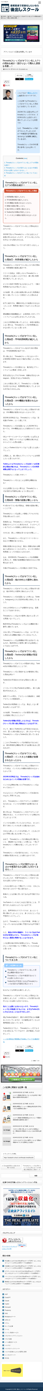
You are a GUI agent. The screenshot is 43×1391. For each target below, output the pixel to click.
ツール (7, 1329)
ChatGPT (8, 1297)
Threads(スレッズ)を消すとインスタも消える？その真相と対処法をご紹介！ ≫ (32, 1167)
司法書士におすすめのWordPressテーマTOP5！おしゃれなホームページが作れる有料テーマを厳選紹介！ (23, 1262)
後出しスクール (21, 1389)
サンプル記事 (9, 1326)
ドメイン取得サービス (11, 1332)
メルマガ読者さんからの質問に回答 (16, 1352)
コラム (7, 1323)
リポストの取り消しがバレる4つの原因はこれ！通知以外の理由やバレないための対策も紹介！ (27, 1131)
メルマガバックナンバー (12, 1348)
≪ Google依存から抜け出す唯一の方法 (11, 1166)
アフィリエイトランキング (9, 1246)
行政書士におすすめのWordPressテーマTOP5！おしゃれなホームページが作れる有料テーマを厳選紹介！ (23, 1267)
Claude (7, 1301)
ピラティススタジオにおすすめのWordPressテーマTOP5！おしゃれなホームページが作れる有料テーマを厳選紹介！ (23, 1272)
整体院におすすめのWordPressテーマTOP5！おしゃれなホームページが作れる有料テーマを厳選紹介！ (23, 1282)
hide (25, 158)
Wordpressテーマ (10, 1316)
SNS (34, 1061)
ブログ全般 (8, 1339)
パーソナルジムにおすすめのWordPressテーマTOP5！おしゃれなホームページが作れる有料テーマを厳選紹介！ (23, 1277)
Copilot (7, 1304)
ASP (6, 1294)
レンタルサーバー (10, 1355)
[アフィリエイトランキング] (12, 1242)
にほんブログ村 (6, 1249)
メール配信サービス (11, 1342)
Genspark (8, 1307)
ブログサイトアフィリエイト (14, 1336)
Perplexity (8, 1310)
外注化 (7, 1358)
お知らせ (7, 1320)
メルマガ (7, 1345)
